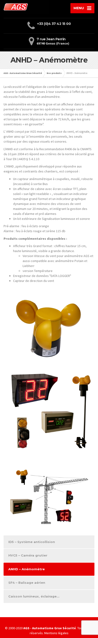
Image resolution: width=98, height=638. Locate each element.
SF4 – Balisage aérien (26, 582)
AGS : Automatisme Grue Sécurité (23, 73)
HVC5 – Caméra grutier (27, 555)
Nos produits (54, 73)
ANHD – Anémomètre (26, 569)
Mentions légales (56, 633)
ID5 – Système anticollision (31, 542)
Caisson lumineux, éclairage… (33, 596)
